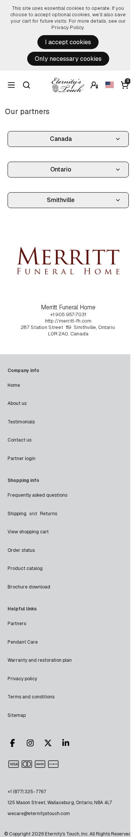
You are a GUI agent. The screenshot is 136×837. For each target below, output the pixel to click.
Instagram (33, 743)
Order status (21, 550)
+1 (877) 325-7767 (27, 792)
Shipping (17, 514)
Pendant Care (23, 642)
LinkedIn (69, 743)
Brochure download (29, 587)
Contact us (19, 440)
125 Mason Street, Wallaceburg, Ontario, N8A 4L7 (60, 803)
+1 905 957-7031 (68, 314)
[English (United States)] (109, 85)
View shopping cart (28, 532)
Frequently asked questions (37, 495)
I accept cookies (68, 42)
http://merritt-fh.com (68, 321)
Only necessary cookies (68, 59)
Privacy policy (22, 679)
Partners (17, 624)
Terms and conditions (31, 697)
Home (14, 385)
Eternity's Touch (68, 85)
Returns (48, 514)
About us (17, 403)
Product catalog (25, 568)
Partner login (22, 459)
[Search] (26, 85)
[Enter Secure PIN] (94, 85)
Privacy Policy (67, 27)
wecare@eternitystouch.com (39, 814)
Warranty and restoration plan (40, 660)
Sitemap (17, 715)
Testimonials (21, 422)
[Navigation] (11, 85)
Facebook (16, 743)
